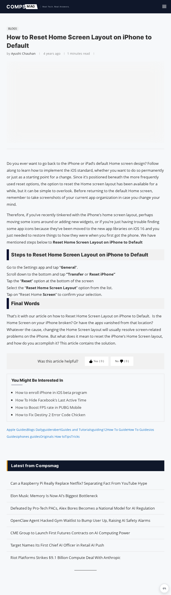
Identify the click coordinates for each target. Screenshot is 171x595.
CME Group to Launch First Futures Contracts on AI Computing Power (70, 532)
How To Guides (139, 430)
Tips (68, 436)
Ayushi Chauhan (23, 53)
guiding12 (99, 430)
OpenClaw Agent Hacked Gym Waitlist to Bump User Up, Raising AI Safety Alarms (80, 520)
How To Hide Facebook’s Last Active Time (50, 400)
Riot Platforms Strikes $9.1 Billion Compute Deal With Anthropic (65, 557)
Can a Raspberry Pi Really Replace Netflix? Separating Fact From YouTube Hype (78, 483)
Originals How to (52, 436)
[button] (164, 588)
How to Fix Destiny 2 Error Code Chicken (50, 414)
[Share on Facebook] (83, 154)
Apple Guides (17, 430)
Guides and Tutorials (76, 430)
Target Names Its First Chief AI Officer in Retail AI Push (57, 545)
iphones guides (28, 436)
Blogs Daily (35, 430)
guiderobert (52, 430)
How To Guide (117, 430)
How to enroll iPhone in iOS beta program (51, 392)
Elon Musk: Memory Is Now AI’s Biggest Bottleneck (54, 495)
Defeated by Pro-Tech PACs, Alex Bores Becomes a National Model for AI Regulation (82, 508)
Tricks (75, 436)
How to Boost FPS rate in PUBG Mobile (48, 407)
